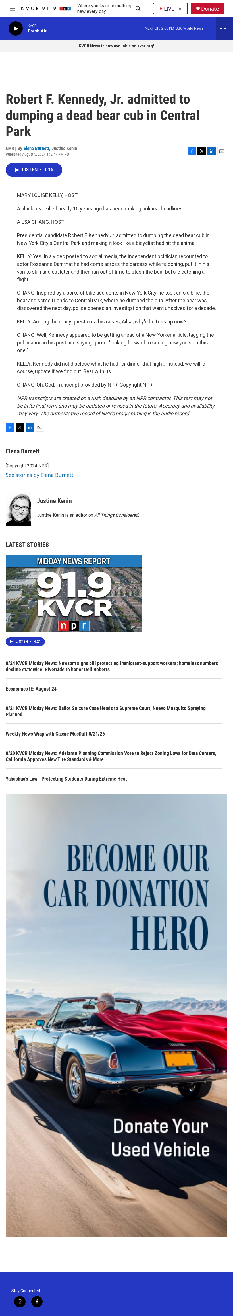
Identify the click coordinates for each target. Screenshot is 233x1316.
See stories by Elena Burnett (40, 474)
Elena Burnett (36, 148)
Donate (210, 9)
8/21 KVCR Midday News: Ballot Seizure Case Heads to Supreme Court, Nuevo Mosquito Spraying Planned (106, 711)
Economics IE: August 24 (31, 689)
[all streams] (224, 28)
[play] (15, 28)
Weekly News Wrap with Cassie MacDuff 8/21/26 (55, 734)
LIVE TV (173, 8)
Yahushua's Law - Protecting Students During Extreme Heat (66, 779)
